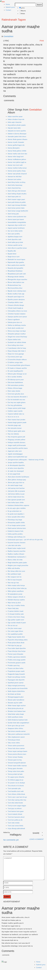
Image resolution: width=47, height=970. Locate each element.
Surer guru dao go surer (16, 725)
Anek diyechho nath (14, 239)
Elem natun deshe (14, 391)
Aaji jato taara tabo (14, 128)
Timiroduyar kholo (14, 740)
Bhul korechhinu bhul (15, 288)
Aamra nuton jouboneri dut (17, 216)
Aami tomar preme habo (16, 208)
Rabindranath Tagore (14, 19)
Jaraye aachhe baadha (16, 462)
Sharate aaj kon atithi (15, 703)
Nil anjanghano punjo (15, 594)
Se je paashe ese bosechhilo (18, 688)
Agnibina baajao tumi (15, 236)
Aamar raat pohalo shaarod (17, 174)
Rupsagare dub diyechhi (16, 680)
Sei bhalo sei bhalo (14, 694)
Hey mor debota (13, 434)
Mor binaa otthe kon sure (16, 571)
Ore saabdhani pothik (15, 634)
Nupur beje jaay (13, 608)
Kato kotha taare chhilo (16, 502)
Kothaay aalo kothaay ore (16, 537)
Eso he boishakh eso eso (16, 399)
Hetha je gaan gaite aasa (16, 431)
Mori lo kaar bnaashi (15, 580)
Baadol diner (12, 254)
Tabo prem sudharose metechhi (19, 734)
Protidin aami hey (14, 665)
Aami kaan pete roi (14, 196)
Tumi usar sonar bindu (15, 825)
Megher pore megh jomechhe (18, 565)
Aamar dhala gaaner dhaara (17, 139)
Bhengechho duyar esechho (17, 279)
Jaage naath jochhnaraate (17, 445)
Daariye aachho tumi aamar (17, 317)
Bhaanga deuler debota (16, 276)
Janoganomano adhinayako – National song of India (26, 459)
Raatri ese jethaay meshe (16, 677)
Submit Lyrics (10, 7)
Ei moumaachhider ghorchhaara (19, 365)
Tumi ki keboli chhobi (15, 814)
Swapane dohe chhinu (15, 728)
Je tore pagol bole (14, 474)
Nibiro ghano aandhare (16, 591)
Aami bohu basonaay (15, 185)
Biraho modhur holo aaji (16, 294)
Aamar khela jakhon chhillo (17, 151)
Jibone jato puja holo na (16, 482)
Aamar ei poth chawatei (16, 142)
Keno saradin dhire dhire (16, 517)
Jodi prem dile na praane (16, 491)
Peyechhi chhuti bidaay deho (18, 640)
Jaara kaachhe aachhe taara (18, 448)
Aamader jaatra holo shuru (17, 136)
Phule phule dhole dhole (16, 642)
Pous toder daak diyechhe (17, 648)
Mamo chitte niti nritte (15, 560)
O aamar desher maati (15, 611)
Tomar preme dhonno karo (17, 754)
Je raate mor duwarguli (16, 471)
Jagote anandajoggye (15, 454)
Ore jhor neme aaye (15, 628)
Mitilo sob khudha (14, 568)
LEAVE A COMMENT (36, 839)
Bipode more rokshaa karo (17, 291)
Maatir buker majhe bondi (16, 548)
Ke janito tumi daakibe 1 (16, 514)
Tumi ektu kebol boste (15, 803)
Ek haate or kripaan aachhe (17, 368)
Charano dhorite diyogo (16, 305)
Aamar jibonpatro (14, 148)
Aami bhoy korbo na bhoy (16, 182)
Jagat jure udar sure (15, 451)
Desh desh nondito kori (16, 328)
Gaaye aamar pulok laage (17, 408)
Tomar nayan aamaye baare (17, 751)
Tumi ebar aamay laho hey (17, 800)
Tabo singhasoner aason (16, 737)
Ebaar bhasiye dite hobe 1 (17, 351)
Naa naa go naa (13, 582)
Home (8, 4)
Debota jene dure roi (15, 322)
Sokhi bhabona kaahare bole (18, 720)
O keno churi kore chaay (16, 617)
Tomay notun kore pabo (16, 771)
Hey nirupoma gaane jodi (16, 437)
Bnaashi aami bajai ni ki (16, 296)
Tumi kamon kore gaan (16, 811)
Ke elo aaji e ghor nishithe (17, 508)
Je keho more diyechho (16, 468)
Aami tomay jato (13, 214)
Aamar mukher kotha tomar (17, 168)
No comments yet (11, 840)
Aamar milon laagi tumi (16, 156)
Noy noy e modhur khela (16, 605)
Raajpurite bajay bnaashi (16, 674)
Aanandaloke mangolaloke (17, 222)
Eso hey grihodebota (15, 405)
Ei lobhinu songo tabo (15, 362)
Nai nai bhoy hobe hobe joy (17, 588)
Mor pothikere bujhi (14, 574)
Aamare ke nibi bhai (14, 176)
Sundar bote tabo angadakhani (18, 723)
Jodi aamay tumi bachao (16, 488)
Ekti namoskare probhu (16, 385)
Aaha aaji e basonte (14, 122)
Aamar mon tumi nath (15, 165)
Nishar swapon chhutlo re (16, 597)
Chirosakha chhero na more (17, 311)
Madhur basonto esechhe (16, 551)
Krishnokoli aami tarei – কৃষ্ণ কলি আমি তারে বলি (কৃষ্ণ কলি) (25, 540)
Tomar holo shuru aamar (16, 748)
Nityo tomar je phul (14, 602)
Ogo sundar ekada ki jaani (17, 622)
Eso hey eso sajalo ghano (16, 402)
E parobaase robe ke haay (17, 348)
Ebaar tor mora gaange (16, 354)
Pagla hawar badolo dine (16, 637)
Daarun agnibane (14, 319)
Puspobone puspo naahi (16, 671)
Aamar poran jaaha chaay (17, 171)
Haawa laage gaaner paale (17, 422)
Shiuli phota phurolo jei (15, 708)
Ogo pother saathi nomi (16, 620)
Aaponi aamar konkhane (16, 228)
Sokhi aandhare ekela (15, 717)
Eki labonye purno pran (16, 379)
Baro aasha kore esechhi (16, 265)
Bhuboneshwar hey (14, 285)
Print (42, 41)
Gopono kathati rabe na (16, 414)
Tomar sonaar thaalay (15, 757)
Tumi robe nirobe (13, 823)
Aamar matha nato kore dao (17, 154)
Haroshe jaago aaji (14, 425)
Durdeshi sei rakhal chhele (17, 342)
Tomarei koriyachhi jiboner (17, 763)
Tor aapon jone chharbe (16, 777)
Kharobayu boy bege (15, 520)
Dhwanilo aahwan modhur (17, 334)
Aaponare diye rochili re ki (17, 225)
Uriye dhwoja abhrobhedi (16, 828)
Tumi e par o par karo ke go (17, 797)
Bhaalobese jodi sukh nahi (17, 274)
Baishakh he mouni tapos (16, 259)
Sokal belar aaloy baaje (16, 714)
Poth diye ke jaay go (15, 645)
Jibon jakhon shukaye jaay (17, 479)
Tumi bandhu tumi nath (16, 791)
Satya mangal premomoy (16, 685)
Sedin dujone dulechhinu (16, 691)
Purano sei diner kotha (15, 668)
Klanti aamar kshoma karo (17, 528)
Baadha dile (12, 251)
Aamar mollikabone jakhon (17, 159)
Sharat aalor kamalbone (16, 700)
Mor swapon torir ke (14, 577)
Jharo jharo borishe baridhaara (18, 477)
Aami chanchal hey (14, 188)
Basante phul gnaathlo (15, 268)
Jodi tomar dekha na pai (16, 494)
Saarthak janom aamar (16, 683)
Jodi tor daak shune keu (16, 497)
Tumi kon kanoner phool (16, 817)
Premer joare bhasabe (15, 654)
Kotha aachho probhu (15, 534)
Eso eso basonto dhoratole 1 (18, 397)
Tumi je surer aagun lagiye (17, 805)
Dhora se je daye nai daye (17, 331)
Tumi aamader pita (14, 788)
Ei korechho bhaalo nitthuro (17, 359)
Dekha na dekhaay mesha (17, 325)
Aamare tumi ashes (14, 179)
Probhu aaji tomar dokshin (17, 657)
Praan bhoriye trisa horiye (16, 651)
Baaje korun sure (13, 256)
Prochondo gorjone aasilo (16, 662)
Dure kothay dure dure (15, 345)
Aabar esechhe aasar (15, 116)
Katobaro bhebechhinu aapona (18, 505)
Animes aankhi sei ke (15, 245)
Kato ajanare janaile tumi (16, 500)
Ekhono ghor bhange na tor (17, 374)
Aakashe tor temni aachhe (17, 131)
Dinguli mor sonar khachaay (17, 337)
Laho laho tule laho (14, 545)
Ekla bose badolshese (15, 382)
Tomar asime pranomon (16, 745)
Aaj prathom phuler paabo (17, 125)
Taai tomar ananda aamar (17, 731)
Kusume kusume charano (16, 542)
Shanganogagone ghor (16, 697)
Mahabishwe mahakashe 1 (17, 557)
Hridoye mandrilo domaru (16, 442)
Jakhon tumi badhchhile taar (17, 457)
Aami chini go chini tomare (17, 191)
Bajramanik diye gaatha (16, 262)
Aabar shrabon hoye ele (16, 119)
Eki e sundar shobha (15, 377)
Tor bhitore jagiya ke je (15, 780)
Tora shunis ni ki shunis (16, 785)
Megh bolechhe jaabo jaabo (17, 562)
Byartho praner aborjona (16, 299)
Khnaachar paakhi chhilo (16, 522)
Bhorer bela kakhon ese (16, 282)
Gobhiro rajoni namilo (15, 411)
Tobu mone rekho (14, 743)
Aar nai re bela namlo (15, 231)
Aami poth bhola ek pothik (17, 202)
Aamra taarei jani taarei (16, 219)
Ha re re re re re (13, 417)
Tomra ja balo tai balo (15, 774)
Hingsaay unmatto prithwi (16, 439)
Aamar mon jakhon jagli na (17, 162)
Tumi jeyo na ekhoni (15, 808)
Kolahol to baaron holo (15, 531)
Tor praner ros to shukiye (16, 783)
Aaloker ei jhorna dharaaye (17, 134)
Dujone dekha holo (14, 339)
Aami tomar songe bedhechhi (18, 211)
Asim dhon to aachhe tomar (17, 248)
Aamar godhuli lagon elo (16, 145)
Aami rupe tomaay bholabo (17, 205)
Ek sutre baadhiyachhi (15, 371)
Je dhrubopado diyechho (16, 465)
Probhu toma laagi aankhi (16, 660)
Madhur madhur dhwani (16, 554)
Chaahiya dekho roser (15, 302)
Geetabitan (8, 36)
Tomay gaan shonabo (15, 768)
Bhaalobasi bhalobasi (15, 271)
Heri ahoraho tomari (15, 428)
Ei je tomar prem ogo (15, 357)
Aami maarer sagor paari (16, 199)
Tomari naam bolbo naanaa (17, 765)
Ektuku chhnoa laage (15, 388)
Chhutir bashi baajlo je (15, 308)
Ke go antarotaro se (14, 511)
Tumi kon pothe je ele (15, 820)
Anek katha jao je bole (15, 242)
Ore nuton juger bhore (15, 631)
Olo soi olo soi (12, 625)
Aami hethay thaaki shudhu (17, 194)
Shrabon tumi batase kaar (17, 711)
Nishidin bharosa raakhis (16, 600)
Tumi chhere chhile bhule (16, 794)
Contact (8, 10)
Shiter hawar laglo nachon (17, 705)
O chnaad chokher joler (16, 614)
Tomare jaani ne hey (15, 760)
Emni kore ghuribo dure (16, 394)
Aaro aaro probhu (14, 234)
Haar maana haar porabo (16, 419)
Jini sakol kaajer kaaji (15, 485)
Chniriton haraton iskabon (16, 314)
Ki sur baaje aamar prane (16, 525)
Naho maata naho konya (16, 585)
